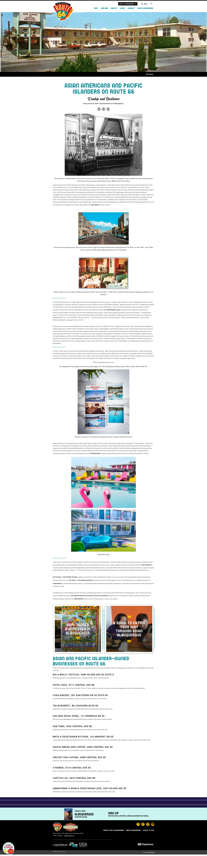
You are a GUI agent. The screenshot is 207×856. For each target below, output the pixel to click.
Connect (131, 8)
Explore (104, 8)
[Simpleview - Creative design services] (148, 852)
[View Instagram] (143, 824)
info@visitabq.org (69, 835)
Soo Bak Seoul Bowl (85, 580)
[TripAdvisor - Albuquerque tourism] (145, 844)
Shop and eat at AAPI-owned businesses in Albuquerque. (103, 103)
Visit (96, 8)
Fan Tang (72, 580)
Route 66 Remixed (145, 8)
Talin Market (95, 205)
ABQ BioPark (78, 599)
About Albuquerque (133, 830)
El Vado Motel (95, 453)
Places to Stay (148, 830)
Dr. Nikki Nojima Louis (112, 310)
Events (114, 8)
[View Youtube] (152, 824)
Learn (122, 8)
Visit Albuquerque (127, 4)
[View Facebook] (138, 824)
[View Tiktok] (147, 824)
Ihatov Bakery (146, 565)
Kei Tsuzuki (57, 577)
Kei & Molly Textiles (70, 577)
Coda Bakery (57, 583)
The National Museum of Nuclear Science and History (89, 595)
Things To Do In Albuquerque (113, 830)
